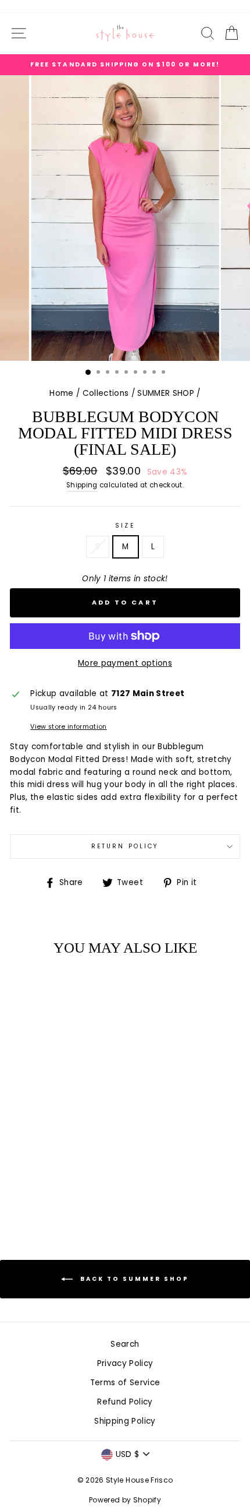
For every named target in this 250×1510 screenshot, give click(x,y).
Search (124, 1344)
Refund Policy (124, 1401)
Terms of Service (125, 1382)
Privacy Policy (125, 1363)
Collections (106, 393)
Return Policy (125, 846)
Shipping (82, 485)
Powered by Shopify (125, 1500)
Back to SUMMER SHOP (133, 1278)
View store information (68, 726)
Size (124, 525)
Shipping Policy (124, 1421)
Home (61, 393)
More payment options (125, 663)
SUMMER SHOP (165, 393)
